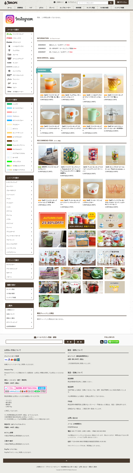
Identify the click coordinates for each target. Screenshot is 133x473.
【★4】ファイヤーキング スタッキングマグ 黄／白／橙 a (49, 96)
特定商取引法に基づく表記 (69, 467)
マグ (30, 7)
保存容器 (78, 7)
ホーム (10, 7)
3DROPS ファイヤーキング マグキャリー (48, 168)
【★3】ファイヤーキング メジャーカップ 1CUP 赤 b (47, 201)
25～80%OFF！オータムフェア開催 (61, 48)
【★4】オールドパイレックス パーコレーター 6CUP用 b (113, 127)
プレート (52, 7)
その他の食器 (104, 7)
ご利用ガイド (40, 467)
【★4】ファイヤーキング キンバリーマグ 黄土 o (113, 96)
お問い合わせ (83, 467)
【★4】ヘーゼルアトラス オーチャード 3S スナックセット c (92, 97)
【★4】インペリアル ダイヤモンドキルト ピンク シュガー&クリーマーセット (115, 202)
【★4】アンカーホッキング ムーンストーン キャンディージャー (70, 202)
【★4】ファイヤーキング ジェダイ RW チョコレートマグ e (92, 128)
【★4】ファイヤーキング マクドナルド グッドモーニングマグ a (71, 128)
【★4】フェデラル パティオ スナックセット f (71, 96)
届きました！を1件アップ (57, 45)
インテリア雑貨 (119, 7)
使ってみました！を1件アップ (59, 52)
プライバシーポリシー (52, 467)
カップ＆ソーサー (65, 7)
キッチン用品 (91, 7)
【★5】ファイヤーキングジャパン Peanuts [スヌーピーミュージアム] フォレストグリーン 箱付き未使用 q (70, 170)
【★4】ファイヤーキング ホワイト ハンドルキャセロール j (50, 128)
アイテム (123, 2)
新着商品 (20, 7)
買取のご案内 (93, 467)
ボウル (41, 7)
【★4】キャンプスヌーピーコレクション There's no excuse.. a (115, 168)
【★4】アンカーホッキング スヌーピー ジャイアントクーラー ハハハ (93, 169)
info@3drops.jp (73, 427)
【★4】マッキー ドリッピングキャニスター (92, 201)
